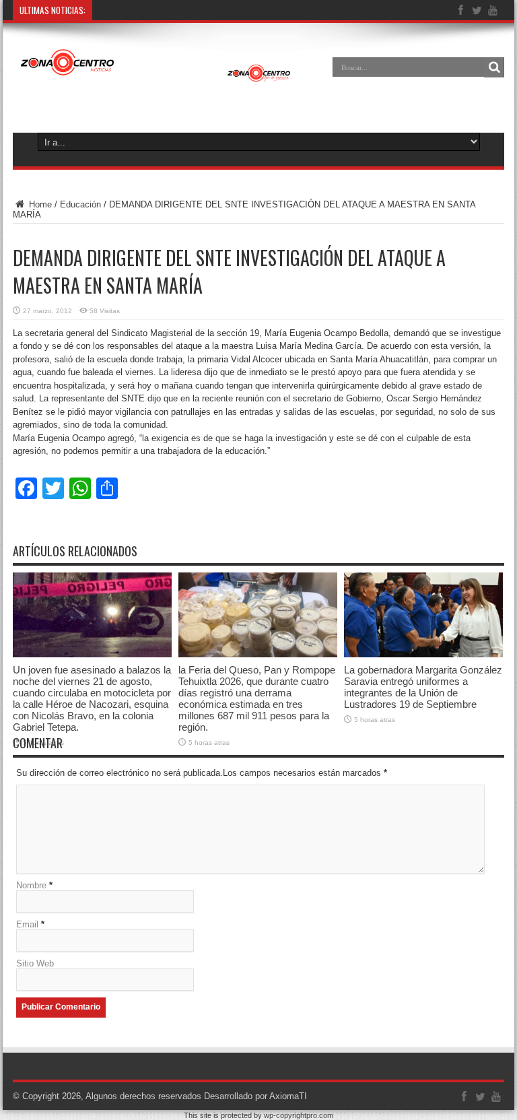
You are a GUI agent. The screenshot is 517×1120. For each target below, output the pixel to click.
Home (39, 204)
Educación (80, 204)
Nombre (31, 885)
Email (27, 924)
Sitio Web (35, 963)
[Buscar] (494, 67)
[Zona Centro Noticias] (156, 77)
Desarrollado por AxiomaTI (255, 1096)
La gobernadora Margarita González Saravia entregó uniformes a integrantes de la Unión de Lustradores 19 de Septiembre (423, 687)
